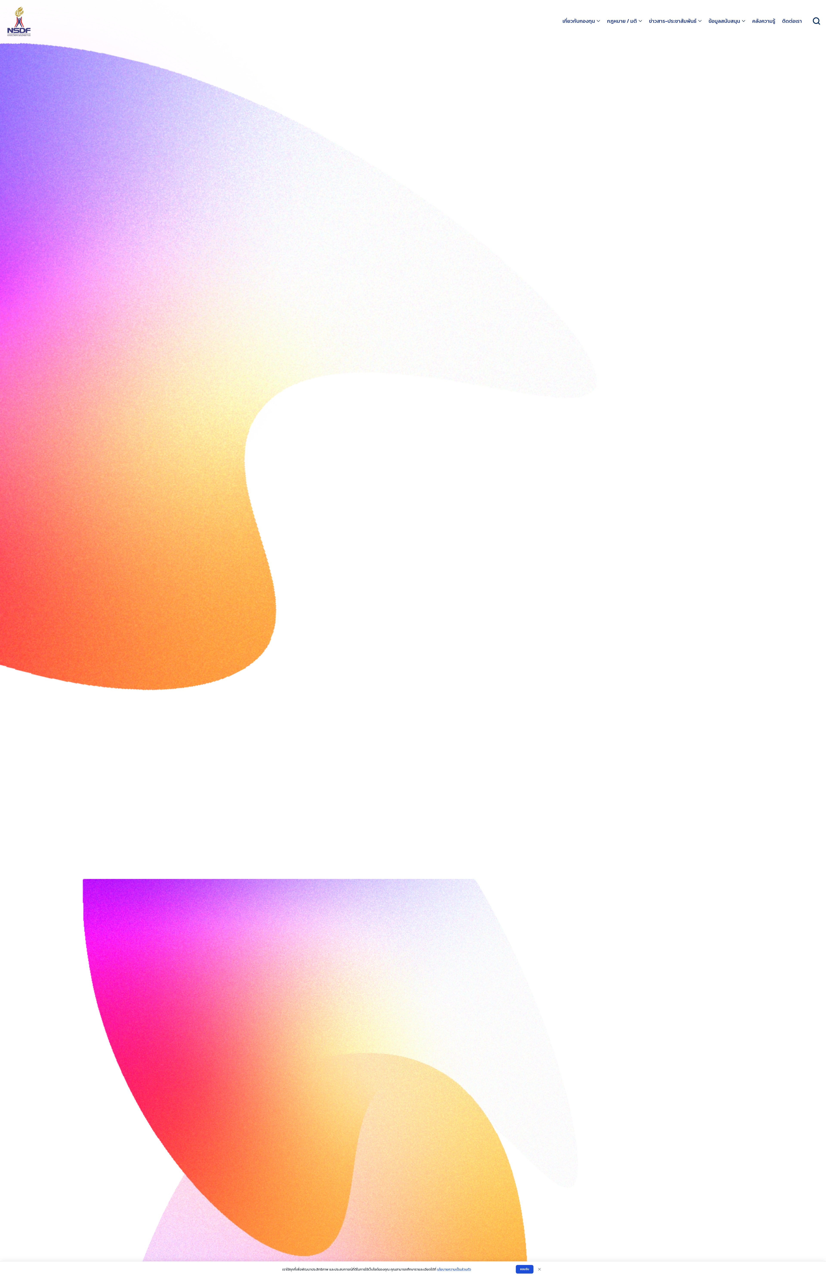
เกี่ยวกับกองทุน (578, 21)
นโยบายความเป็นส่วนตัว (454, 1269)
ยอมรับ (524, 1269)
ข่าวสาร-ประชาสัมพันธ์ (673, 21)
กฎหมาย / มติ (622, 21)
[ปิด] (539, 1269)
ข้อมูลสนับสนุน (724, 21)
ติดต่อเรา (792, 21)
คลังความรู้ (763, 21)
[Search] (817, 21)
